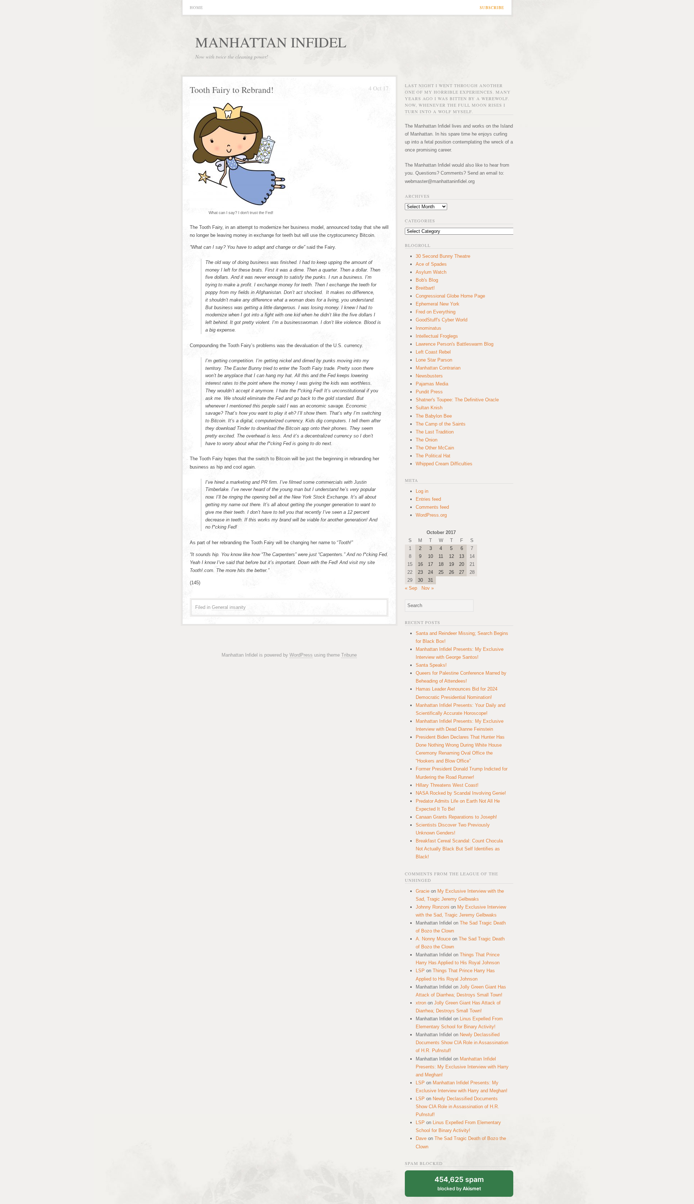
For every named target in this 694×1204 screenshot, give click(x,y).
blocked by (459, 1183)
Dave (421, 1138)
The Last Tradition (435, 432)
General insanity (229, 607)
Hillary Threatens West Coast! (447, 785)
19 (451, 564)
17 (430, 564)
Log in (422, 491)
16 (420, 564)
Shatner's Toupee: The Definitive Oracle (457, 399)
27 (461, 572)
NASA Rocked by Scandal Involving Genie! (461, 793)
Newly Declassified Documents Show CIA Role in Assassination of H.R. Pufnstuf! (462, 1042)
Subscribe (492, 7)
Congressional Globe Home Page (450, 296)
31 (430, 580)
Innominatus (428, 328)
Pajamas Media (432, 384)
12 (451, 556)
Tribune (349, 655)
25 (441, 572)
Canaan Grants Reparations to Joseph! (456, 817)
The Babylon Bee (434, 416)
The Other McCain (435, 448)
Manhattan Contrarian (438, 368)
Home (196, 7)
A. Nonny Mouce (433, 939)
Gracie (422, 891)
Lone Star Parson (434, 360)
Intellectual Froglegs (437, 336)
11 (440, 556)
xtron (421, 1003)
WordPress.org (431, 515)
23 (420, 572)
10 (430, 556)
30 (420, 580)
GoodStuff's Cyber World (441, 320)
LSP (420, 970)
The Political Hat (433, 455)
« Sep (411, 588)
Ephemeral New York (437, 304)
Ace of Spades (431, 264)
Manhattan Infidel (270, 41)
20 (461, 564)
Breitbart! (425, 288)
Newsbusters (429, 376)
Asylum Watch (431, 272)
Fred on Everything (435, 312)
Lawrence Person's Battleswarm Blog (454, 344)
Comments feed (432, 507)
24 (430, 572)
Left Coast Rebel (433, 352)
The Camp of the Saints (441, 424)
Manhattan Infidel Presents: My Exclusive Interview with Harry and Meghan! (462, 1066)
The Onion (426, 440)
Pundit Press (429, 391)
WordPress (301, 655)
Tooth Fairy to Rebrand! (232, 89)
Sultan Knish (429, 407)
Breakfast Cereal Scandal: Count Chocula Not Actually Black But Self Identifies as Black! (459, 848)
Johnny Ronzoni (432, 907)
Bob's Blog (427, 280)
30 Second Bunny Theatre (443, 256)
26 (451, 572)
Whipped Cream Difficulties (444, 463)
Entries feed (428, 499)
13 (461, 556)
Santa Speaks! (431, 665)
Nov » (427, 588)
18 (441, 564)
